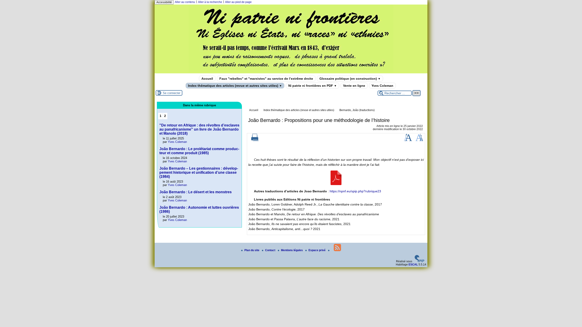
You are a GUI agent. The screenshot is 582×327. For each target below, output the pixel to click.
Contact (270, 250)
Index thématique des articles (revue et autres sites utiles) (235, 85)
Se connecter (171, 93)
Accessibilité (164, 2)
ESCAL (413, 264)
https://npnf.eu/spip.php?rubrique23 (355, 191)
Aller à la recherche (210, 2)
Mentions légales (292, 250)
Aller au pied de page (238, 2)
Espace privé (317, 250)
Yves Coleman (382, 85)
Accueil (207, 78)
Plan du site (252, 250)
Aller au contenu (185, 2)
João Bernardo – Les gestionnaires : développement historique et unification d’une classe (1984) (198, 172)
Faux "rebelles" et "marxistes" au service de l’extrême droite (266, 78)
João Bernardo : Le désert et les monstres (195, 192)
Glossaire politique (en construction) (350, 78)
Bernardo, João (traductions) (357, 110)
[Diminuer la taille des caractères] (419, 140)
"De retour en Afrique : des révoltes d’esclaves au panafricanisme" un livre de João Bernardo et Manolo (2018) (199, 129)
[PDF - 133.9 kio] (336, 184)
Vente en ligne (354, 85)
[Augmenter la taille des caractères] (408, 140)
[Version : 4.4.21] (419, 261)
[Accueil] (291, 71)
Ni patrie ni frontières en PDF (312, 85)
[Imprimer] (254, 140)
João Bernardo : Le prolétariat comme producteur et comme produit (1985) (199, 151)
